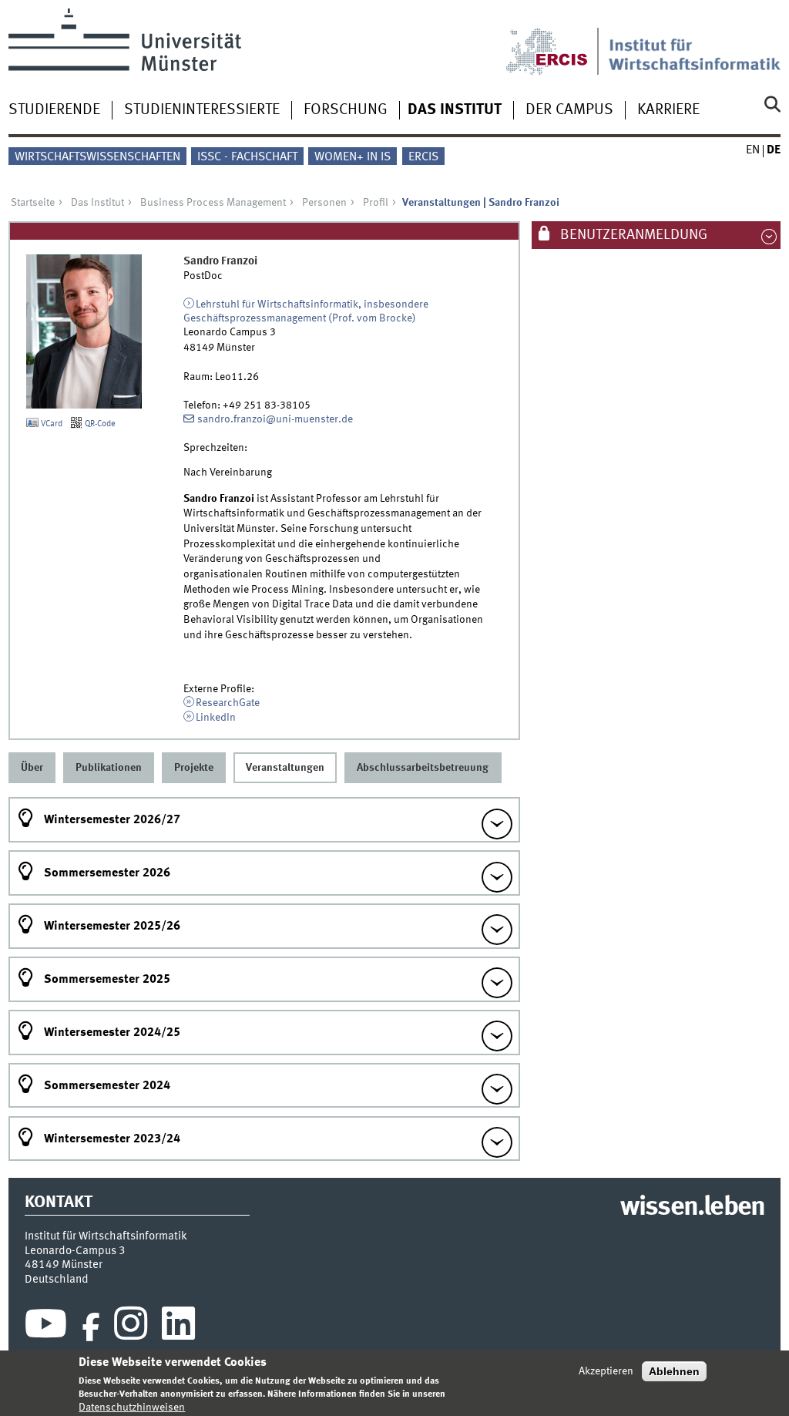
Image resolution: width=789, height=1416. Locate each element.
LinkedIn (216, 717)
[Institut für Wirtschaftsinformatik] (695, 41)
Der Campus (569, 110)
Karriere (668, 110)
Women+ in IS (352, 157)
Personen (324, 202)
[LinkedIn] (178, 1327)
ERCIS (423, 157)
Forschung (346, 110)
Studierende (54, 110)
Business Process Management (213, 202)
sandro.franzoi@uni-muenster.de (275, 419)
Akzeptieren (606, 1371)
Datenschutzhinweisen (132, 1407)
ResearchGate (228, 703)
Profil (375, 202)
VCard (50, 424)
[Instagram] (130, 1327)
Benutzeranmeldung (632, 235)
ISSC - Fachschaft (247, 157)
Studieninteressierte (202, 110)
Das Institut (455, 110)
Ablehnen (674, 1371)
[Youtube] (46, 1327)
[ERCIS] (557, 41)
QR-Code (99, 424)
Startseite (33, 202)
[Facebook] (91, 1327)
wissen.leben (692, 1208)
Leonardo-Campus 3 (75, 1251)
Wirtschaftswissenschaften (97, 157)
